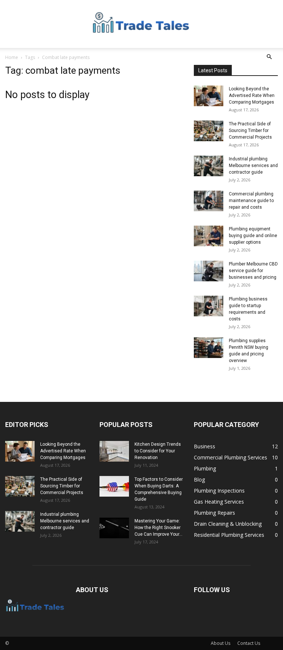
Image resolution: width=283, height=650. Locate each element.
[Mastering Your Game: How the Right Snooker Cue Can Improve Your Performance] (114, 528)
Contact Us (248, 643)
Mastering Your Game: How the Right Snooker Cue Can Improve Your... (158, 527)
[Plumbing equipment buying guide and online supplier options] (208, 236)
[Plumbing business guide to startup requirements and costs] (208, 306)
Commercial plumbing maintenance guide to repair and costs (251, 200)
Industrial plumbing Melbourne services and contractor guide (253, 165)
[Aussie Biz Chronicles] (141, 24)
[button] (269, 56)
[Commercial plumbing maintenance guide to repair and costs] (208, 201)
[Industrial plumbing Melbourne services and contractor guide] (208, 166)
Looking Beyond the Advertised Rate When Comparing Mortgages (252, 95)
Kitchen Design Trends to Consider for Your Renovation (157, 451)
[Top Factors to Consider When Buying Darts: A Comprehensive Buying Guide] (114, 486)
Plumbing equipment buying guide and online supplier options (253, 235)
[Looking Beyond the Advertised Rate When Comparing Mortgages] (208, 96)
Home (11, 57)
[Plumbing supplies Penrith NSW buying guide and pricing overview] (208, 347)
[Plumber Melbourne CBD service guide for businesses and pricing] (208, 271)
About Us (220, 643)
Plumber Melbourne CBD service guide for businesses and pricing (253, 270)
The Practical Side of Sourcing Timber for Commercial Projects (250, 130)
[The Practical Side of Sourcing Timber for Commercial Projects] (208, 131)
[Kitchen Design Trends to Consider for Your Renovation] (114, 451)
